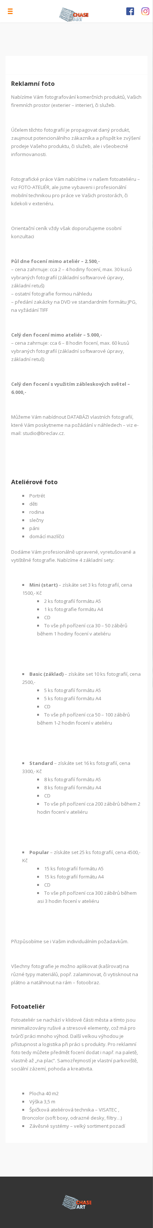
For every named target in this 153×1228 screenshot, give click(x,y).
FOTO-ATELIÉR (34, 187)
